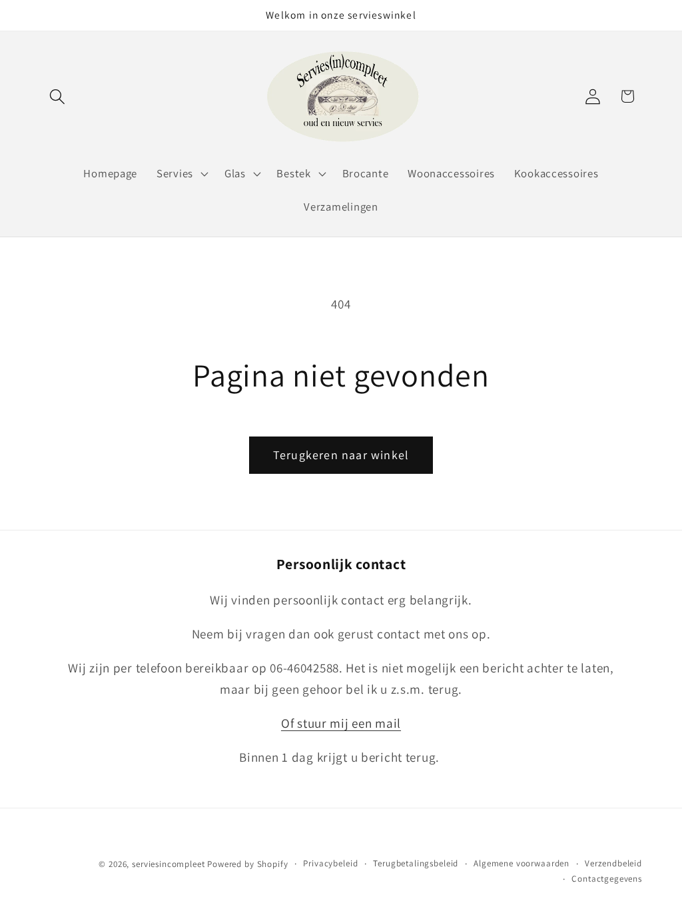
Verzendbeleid (613, 863)
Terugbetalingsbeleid (415, 863)
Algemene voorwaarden (521, 863)
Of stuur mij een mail (341, 723)
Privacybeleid (330, 863)
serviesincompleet (168, 864)
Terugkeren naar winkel (341, 454)
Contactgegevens (606, 878)
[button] (57, 96)
